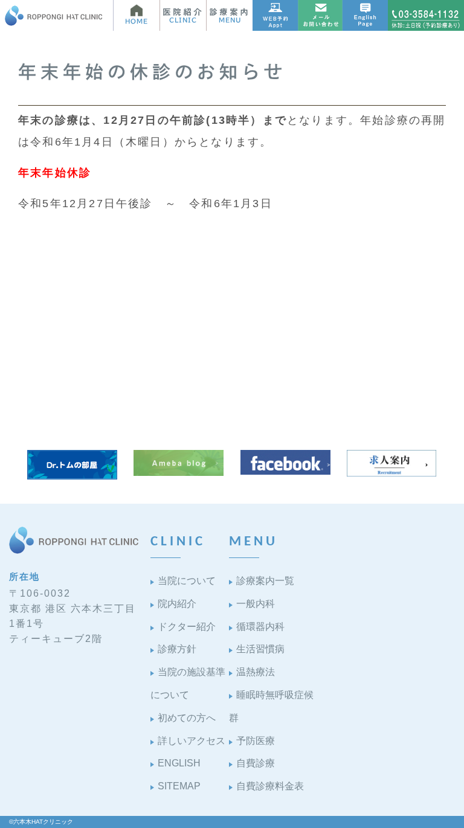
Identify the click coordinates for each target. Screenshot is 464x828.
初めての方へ (187, 718)
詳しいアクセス (191, 741)
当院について (187, 581)
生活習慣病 (260, 649)
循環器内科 (260, 626)
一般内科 (255, 604)
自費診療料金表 (270, 786)
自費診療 (255, 763)
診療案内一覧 (265, 581)
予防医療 (255, 741)
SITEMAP (179, 786)
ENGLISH (179, 763)
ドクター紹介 (187, 626)
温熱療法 (255, 672)
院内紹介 (177, 604)
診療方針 (177, 649)
